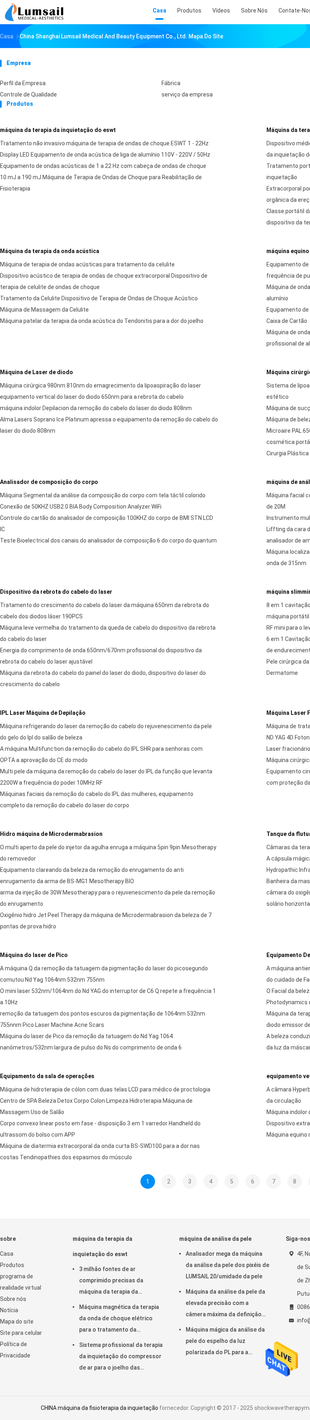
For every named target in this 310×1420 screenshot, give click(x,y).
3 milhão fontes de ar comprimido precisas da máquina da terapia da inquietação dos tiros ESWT (116, 1281)
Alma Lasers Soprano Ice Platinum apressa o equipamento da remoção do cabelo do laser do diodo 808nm (109, 425)
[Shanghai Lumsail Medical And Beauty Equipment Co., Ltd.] (35, 12)
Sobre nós (13, 1299)
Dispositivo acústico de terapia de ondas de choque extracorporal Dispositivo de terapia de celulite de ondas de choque (103, 281)
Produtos (12, 1265)
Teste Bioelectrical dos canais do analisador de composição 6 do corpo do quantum (108, 540)
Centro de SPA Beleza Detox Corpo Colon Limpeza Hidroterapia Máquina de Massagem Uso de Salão (96, 1106)
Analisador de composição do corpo (49, 482)
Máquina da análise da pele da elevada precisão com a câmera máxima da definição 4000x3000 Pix (225, 1304)
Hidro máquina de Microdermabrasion (51, 834)
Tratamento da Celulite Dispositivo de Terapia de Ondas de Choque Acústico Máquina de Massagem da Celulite (99, 304)
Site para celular (21, 1333)
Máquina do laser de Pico (34, 955)
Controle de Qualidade (28, 94)
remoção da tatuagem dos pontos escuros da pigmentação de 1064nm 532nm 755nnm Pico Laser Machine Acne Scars (102, 1019)
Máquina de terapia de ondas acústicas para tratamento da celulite (87, 264)
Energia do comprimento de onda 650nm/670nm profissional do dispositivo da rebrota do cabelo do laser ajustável (101, 656)
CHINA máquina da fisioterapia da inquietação (99, 1408)
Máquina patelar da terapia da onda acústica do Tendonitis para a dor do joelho (101, 321)
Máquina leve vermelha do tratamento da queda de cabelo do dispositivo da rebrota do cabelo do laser (108, 633)
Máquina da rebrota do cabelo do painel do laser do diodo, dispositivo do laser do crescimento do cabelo (103, 678)
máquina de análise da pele (215, 1239)
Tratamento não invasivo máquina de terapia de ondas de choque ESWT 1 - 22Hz (104, 143)
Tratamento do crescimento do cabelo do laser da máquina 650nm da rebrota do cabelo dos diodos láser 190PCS (104, 611)
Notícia (9, 1310)
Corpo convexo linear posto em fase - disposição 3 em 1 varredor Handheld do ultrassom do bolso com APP (100, 1129)
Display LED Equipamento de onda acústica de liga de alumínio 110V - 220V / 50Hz (105, 154)
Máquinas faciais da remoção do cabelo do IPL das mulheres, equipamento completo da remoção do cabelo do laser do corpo (96, 799)
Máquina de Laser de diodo (36, 372)
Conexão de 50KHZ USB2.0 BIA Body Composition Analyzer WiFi (80, 506)
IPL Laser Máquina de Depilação (43, 713)
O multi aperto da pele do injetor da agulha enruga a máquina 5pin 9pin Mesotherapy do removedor (108, 853)
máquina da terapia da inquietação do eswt (58, 130)
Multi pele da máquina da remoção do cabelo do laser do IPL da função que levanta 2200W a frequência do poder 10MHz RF (106, 777)
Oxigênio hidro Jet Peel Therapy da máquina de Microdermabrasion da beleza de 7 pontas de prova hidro (106, 921)
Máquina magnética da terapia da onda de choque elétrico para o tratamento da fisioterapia (119, 1319)
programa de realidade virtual (20, 1282)
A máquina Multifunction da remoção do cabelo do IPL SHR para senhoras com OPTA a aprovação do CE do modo (101, 754)
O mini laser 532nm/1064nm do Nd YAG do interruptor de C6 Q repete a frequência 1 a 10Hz (108, 996)
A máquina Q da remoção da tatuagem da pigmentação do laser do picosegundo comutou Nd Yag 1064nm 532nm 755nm (104, 974)
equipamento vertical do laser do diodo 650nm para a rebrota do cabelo (92, 397)
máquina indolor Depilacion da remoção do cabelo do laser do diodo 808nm (96, 408)
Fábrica (170, 83)
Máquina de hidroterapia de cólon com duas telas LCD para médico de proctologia (105, 1089)
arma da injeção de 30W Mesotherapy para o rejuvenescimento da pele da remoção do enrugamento (107, 898)
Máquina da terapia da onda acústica (49, 251)
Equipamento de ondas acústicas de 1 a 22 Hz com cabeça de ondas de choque (103, 166)
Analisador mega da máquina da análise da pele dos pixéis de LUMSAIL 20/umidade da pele (227, 1265)
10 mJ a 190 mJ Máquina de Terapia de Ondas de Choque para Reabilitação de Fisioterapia (101, 183)
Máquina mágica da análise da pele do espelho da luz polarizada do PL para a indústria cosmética (225, 1342)
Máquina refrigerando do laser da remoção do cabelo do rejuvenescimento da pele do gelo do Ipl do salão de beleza (106, 732)
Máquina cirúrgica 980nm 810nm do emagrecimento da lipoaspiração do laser (100, 385)
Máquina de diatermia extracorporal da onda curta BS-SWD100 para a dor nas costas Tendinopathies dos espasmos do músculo (100, 1151)
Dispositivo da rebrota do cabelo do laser (56, 592)
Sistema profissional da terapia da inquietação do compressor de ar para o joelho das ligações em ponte (121, 1357)
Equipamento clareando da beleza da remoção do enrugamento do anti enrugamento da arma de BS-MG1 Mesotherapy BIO (92, 875)
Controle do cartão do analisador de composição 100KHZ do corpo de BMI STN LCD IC (106, 523)
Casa (6, 1253)
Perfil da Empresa (23, 83)
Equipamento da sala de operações (47, 1076)
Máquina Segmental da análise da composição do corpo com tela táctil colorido (102, 495)
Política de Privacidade (15, 1350)
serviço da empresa (187, 94)
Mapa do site (17, 1321)
